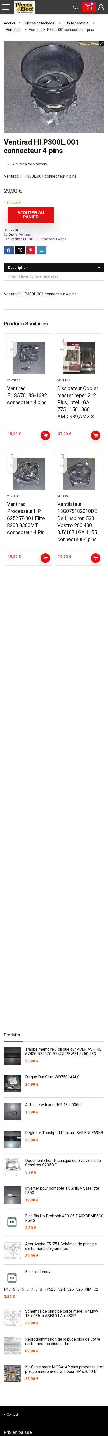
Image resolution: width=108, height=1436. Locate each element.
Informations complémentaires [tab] (33, 276)
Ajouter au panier (30, 214)
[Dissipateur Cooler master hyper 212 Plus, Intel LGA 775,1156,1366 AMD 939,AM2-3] (79, 358)
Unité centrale (77, 23)
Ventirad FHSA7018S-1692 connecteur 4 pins (27, 395)
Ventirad (13, 30)
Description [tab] (18, 268)
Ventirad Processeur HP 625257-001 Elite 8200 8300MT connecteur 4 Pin (26, 518)
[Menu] (6, 7)
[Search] (76, 7)
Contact (12, 1414)
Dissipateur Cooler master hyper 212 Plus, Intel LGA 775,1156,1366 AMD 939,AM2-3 (77, 402)
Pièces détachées (39, 23)
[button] (101, 43)
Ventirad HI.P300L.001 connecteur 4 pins (38, 239)
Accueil (10, 23)
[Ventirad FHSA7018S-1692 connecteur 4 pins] (29, 358)
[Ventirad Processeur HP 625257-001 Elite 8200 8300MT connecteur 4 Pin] (29, 474)
